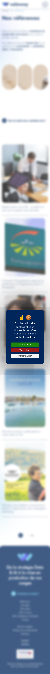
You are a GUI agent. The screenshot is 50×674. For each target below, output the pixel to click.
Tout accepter (25, 344)
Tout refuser (25, 350)
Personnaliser (25, 356)
